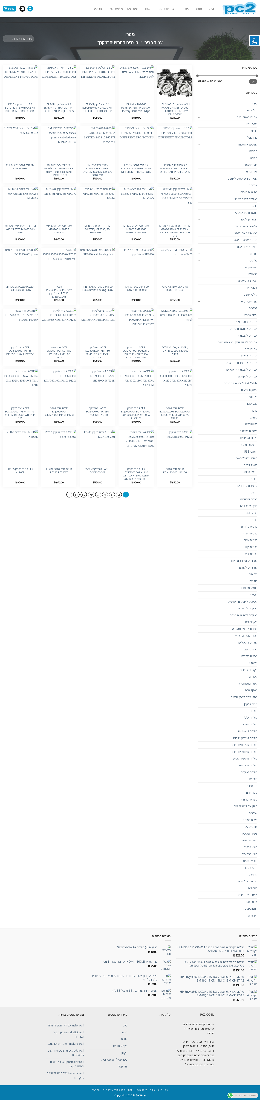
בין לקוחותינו (166, 8)
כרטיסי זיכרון (250, 533)
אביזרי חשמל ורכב (247, 117)
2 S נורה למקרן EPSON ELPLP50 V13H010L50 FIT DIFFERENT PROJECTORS (136, 168)
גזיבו (254, 410)
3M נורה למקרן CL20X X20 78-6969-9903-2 (20, 167)
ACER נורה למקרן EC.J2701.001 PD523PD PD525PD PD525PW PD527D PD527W (136, 352)
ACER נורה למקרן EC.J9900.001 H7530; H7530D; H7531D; (97, 411)
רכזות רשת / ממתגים (246, 881)
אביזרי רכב (251, 349)
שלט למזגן (251, 902)
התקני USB (250, 451)
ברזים (254, 206)
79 (91, 494)
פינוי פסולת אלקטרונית (124, 8)
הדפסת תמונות (249, 445)
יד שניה (253, 492)
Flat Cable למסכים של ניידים (240, 383)
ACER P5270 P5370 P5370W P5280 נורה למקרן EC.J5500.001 (59, 291)
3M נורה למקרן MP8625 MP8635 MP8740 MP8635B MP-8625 (136, 229)
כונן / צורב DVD (248, 506)
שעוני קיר (252, 288)
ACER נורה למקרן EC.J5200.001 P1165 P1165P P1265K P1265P (20, 351)
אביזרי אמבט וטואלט (245, 240)
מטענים (253, 595)
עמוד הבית (153, 42)
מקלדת (253, 677)
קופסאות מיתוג (249, 840)
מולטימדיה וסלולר (247, 144)
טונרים (253, 479)
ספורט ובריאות (249, 799)
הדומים (253, 151)
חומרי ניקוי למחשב (246, 458)
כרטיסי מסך (250, 540)
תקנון (148, 8)
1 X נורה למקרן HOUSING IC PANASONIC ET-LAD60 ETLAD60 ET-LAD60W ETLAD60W (175, 109)
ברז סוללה (251, 137)
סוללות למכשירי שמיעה (244, 758)
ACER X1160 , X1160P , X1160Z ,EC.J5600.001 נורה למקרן (175, 351)
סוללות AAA (250, 718)
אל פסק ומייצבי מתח (246, 226)
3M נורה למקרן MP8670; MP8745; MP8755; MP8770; (59, 229)
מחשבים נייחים (248, 192)
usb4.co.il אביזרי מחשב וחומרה (66, 1025)
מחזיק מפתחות (249, 588)
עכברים (253, 813)
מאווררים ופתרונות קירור (243, 561)
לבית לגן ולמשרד (248, 219)
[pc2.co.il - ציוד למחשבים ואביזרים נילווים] (239, 8)
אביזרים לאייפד (248, 356)
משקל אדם (251, 690)
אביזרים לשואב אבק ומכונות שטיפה (237, 342)
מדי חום (253, 574)
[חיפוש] (30, 9)
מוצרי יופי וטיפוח (248, 301)
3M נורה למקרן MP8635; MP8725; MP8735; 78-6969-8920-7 (97, 229)
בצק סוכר (251, 404)
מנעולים (252, 274)
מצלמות (253, 663)
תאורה (253, 253)
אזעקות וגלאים (249, 390)
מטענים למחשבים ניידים (243, 615)
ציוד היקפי (251, 172)
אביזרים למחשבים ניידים (243, 329)
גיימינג (253, 417)
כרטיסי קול (251, 547)
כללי (254, 520)
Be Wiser (141, 1095)
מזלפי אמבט (250, 294)
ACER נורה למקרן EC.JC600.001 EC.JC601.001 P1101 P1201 (59, 411)
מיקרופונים (251, 622)
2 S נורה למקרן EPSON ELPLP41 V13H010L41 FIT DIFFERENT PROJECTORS (59, 107)
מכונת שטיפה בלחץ (246, 636)
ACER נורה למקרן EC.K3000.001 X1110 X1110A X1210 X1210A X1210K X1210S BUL (136, 474)
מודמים (253, 581)
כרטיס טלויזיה (249, 526)
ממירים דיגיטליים (247, 642)
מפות (254, 103)
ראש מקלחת (250, 267)
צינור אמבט (250, 315)
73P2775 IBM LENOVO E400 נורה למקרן (174, 288)
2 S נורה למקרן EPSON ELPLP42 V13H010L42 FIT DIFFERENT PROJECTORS (20, 107)
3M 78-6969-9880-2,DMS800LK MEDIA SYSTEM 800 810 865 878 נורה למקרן (97, 170)
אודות (185, 8)
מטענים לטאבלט (247, 608)
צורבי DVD (251, 827)
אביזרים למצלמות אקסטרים (241, 369)
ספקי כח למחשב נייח (245, 806)
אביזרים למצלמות (247, 335)
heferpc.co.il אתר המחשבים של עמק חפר (65, 1075)
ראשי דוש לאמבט (247, 281)
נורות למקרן (250, 704)
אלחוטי (253, 397)
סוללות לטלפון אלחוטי (244, 738)
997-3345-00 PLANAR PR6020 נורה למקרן (136, 288)
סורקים (253, 779)
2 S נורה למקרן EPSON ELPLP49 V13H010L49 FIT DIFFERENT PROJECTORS (175, 168)
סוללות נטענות (249, 772)
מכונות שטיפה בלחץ (246, 233)
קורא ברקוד (250, 847)
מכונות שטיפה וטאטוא (244, 629)
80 (83, 494)
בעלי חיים (251, 124)
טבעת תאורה (250, 472)
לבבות (253, 131)
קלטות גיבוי (250, 868)
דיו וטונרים (251, 424)
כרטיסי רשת (250, 554)
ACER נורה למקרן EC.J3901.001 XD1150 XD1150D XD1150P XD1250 (97, 352)
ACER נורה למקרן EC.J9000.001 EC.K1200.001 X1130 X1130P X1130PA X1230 (174, 413)
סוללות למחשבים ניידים (244, 752)
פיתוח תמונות (250, 820)
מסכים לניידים (249, 656)
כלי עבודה (251, 513)
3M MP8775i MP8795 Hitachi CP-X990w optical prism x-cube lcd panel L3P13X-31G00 (58, 170)
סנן (253, 81)
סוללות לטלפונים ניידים (244, 745)
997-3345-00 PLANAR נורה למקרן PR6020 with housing (97, 288)
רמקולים (252, 888)
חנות (199, 8)
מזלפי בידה (251, 110)
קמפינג (253, 874)
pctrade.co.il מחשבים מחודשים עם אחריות (66, 1053)
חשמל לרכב (250, 465)
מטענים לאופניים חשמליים (242, 602)
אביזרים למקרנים (247, 376)
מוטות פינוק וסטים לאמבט (242, 179)
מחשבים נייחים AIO (246, 213)
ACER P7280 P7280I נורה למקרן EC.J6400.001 (20, 288)
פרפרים (253, 308)
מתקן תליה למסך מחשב (244, 697)
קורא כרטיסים (249, 854)
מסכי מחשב (250, 649)
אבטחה (253, 185)
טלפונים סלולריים (247, 486)
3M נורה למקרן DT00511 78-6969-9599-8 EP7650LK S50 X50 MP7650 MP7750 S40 (174, 230)
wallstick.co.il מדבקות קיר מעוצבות (68, 1034)
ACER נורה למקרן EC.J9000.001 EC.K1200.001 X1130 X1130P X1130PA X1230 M (136, 413)
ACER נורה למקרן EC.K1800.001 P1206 (175, 470)
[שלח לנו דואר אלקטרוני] (22, 9)
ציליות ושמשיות (249, 834)
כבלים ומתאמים (248, 499)
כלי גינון (253, 260)
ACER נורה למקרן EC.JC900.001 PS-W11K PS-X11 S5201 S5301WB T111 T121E (20, 413)
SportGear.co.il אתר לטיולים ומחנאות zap (67, 1064)
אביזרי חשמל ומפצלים (245, 322)
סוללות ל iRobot (247, 731)
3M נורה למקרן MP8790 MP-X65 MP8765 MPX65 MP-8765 (20, 229)
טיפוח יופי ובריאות (247, 247)
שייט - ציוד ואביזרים (246, 895)
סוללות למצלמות (248, 765)
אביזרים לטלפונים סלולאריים (241, 363)
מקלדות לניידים (248, 670)
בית (211, 8)
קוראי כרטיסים (249, 861)
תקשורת (252, 915)
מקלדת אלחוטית (248, 683)
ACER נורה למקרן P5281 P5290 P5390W (59, 470)
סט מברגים (251, 786)
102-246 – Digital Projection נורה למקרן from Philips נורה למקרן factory (136, 107)
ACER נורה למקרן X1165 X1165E (20, 470)
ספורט (253, 158)
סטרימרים (251, 793)
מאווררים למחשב (247, 567)
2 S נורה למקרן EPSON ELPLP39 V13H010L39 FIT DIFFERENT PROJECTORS (97, 107)
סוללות (253, 711)
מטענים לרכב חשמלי (245, 199)
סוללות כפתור (249, 724)
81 (76, 494)
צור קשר (97, 8)
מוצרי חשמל (250, 165)
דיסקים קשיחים (248, 431)
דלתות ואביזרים (248, 438)
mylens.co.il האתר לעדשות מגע (66, 1044)
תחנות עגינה (250, 908)
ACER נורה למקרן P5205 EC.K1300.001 (97, 470)
